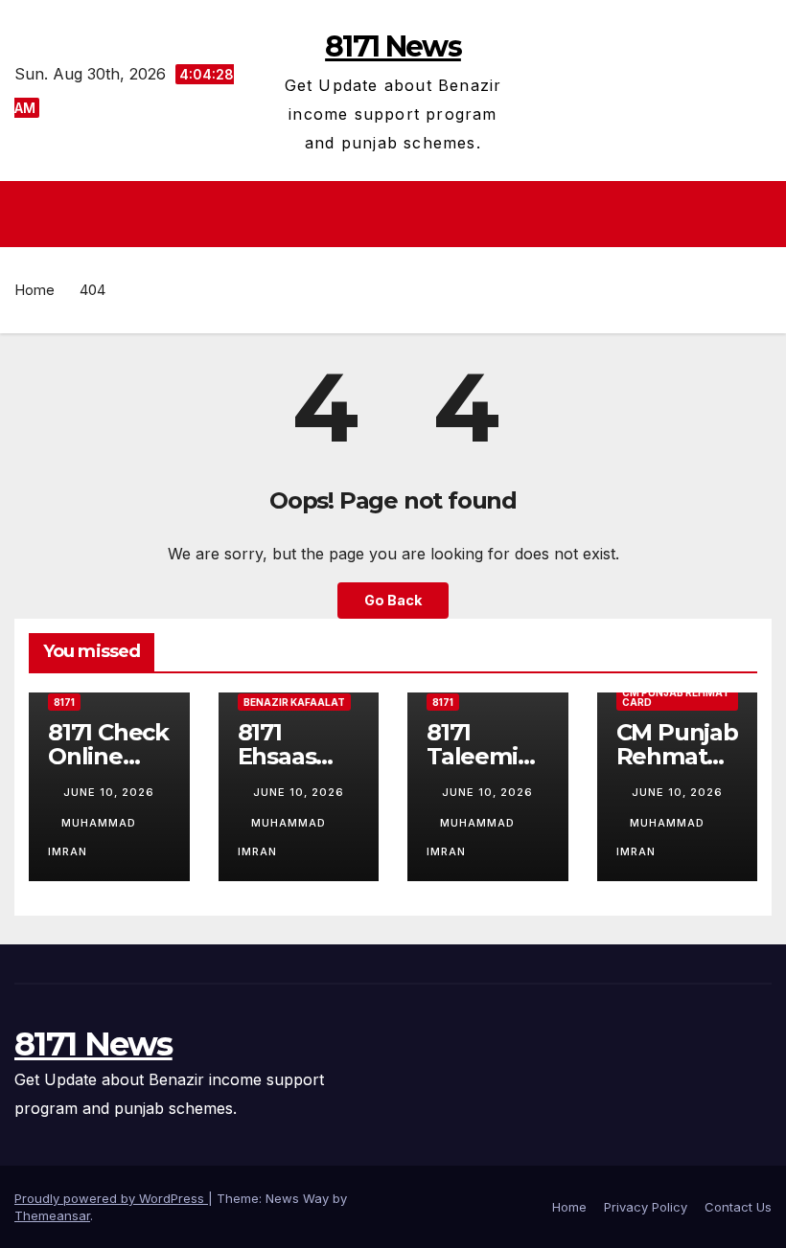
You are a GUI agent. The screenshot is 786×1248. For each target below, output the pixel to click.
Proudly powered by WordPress (111, 1198)
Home (34, 290)
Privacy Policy (645, 1206)
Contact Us (738, 1206)
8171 (64, 702)
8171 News (393, 46)
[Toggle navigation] (399, 213)
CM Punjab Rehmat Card (675, 697)
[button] (759, 214)
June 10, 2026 (108, 792)
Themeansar (52, 1215)
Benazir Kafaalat (294, 702)
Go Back (393, 600)
